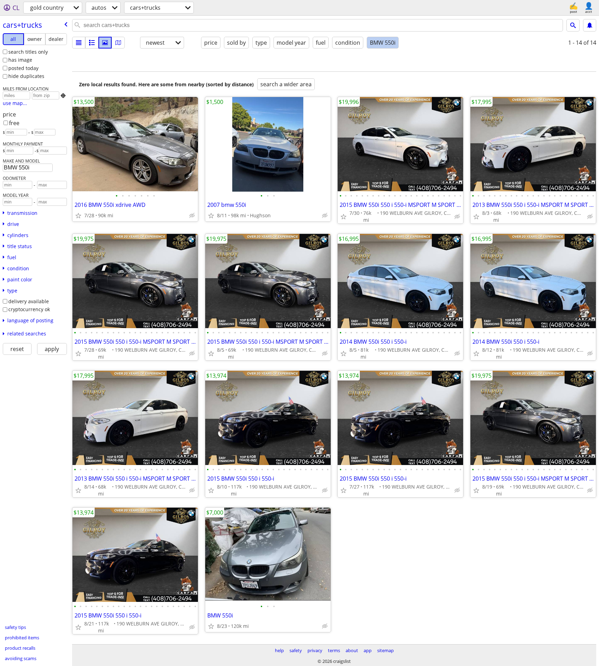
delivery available (28, 301)
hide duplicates (26, 76)
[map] (118, 43)
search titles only (28, 52)
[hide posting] (192, 215)
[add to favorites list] (78, 215)
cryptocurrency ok (29, 309)
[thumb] (91, 43)
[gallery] (105, 43)
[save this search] (589, 25)
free (14, 123)
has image (20, 59)
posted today (23, 68)
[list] (78, 43)
